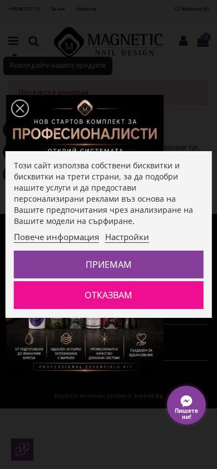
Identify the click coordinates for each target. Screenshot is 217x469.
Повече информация (56, 236)
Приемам (109, 264)
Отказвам (108, 295)
